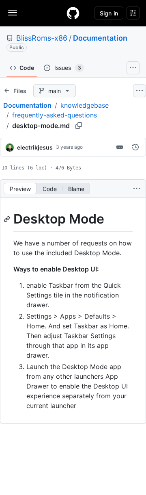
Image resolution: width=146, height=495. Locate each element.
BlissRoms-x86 (41, 38)
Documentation (100, 38)
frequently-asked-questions (54, 115)
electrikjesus (35, 147)
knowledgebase (84, 105)
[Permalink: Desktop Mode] (7, 219)
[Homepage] (73, 13)
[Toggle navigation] (12, 13)
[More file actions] (136, 188)
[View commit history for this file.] (135, 147)
